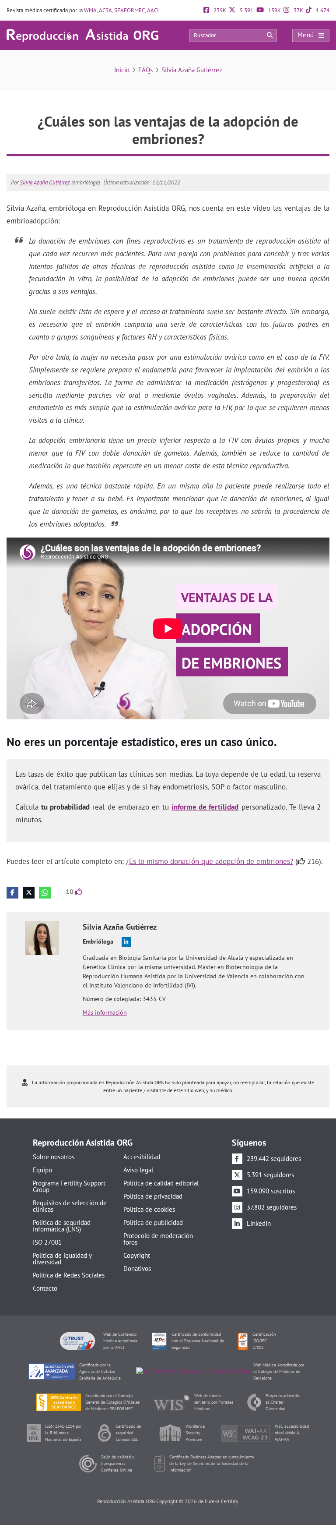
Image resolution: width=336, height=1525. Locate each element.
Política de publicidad (153, 1222)
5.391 (245, 10)
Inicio (122, 70)
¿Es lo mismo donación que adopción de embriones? (209, 861)
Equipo (42, 1170)
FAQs (145, 70)
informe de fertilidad (205, 807)
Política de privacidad (152, 1196)
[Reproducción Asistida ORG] (82, 35)
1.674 (322, 10)
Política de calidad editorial (161, 1183)
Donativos (137, 1268)
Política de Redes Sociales (69, 1275)
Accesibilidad (141, 1156)
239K (219, 10)
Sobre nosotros (53, 1156)
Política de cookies (149, 1209)
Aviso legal (138, 1170)
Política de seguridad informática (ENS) (62, 1225)
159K (274, 10)
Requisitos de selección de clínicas (70, 1206)
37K (297, 10)
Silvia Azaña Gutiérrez (191, 70)
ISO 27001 (47, 1242)
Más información (105, 1012)
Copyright (136, 1255)
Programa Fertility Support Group (69, 1186)
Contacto (45, 1288)
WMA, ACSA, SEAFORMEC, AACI (121, 10)
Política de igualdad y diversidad (62, 1258)
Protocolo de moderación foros (158, 1238)
